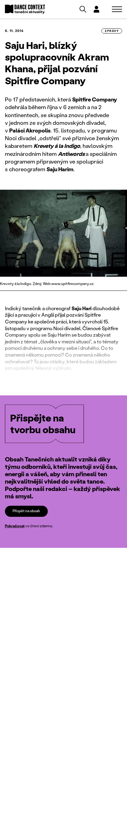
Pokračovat (15, 526)
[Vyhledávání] (82, 9)
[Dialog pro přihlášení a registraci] (96, 9)
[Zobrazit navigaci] (117, 9)
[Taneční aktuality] (25, 9)
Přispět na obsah (26, 510)
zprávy (112, 31)
